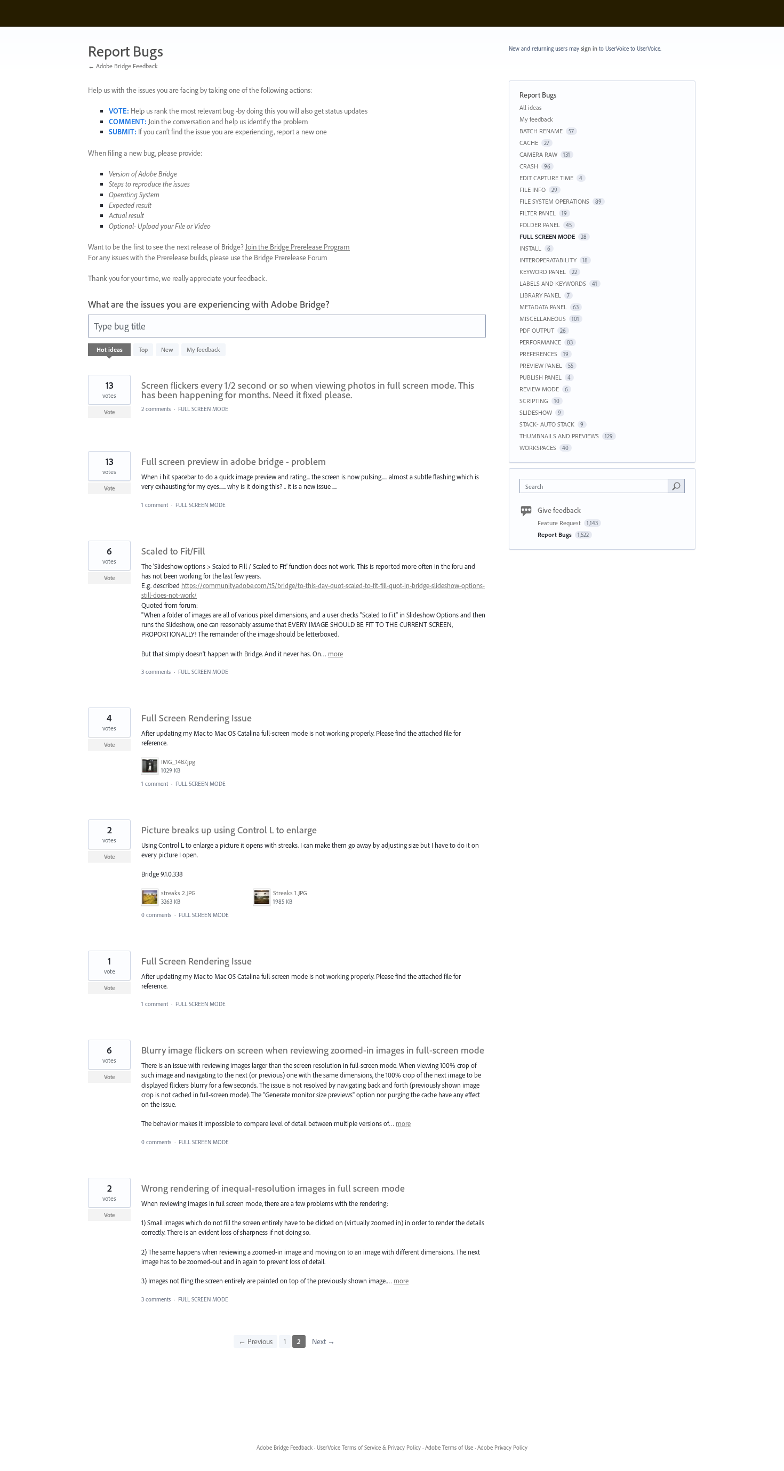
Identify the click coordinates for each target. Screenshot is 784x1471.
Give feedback (559, 510)
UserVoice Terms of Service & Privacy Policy (369, 1447)
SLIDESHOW (535, 412)
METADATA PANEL (543, 307)
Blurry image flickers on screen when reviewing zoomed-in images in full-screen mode (312, 1050)
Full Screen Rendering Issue (196, 718)
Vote (109, 412)
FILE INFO (532, 190)
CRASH (528, 166)
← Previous (255, 1341)
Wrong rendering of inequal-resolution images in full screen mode (273, 1188)
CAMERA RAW (538, 154)
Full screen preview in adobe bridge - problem (233, 461)
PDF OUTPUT (536, 330)
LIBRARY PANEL (540, 295)
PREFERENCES (538, 354)
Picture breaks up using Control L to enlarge (229, 830)
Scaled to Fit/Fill (173, 551)
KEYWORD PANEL (542, 272)
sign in (589, 48)
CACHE (528, 143)
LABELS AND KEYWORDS (552, 283)
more (335, 653)
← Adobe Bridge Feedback (123, 66)
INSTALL (530, 248)
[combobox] (596, 486)
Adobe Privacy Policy (502, 1447)
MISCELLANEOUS (542, 319)
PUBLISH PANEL (540, 377)
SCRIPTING (533, 401)
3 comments (156, 672)
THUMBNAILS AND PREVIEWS (559, 436)
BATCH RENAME (541, 131)
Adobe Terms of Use (449, 1447)
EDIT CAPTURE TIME (546, 178)
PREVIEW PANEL (540, 365)
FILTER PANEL (537, 213)
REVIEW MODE (539, 389)
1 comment (154, 505)
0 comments (156, 915)
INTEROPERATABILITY (548, 260)
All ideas (530, 107)
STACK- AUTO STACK (546, 424)
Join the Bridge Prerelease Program (297, 247)
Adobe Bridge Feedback (285, 1447)
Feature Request (560, 523)
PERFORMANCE (540, 342)
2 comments (156, 409)
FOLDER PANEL (539, 225)
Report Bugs (555, 534)
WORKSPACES (537, 448)
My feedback (203, 349)
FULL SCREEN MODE (203, 409)
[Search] (676, 486)
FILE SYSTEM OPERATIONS (554, 201)
